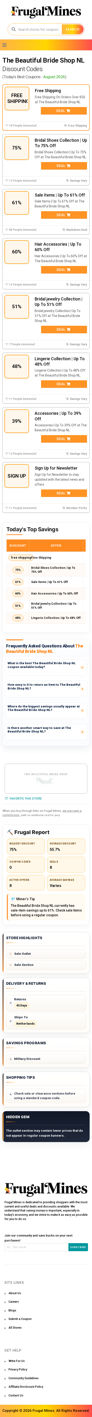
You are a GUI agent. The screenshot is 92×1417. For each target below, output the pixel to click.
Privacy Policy (17, 1369)
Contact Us (15, 1395)
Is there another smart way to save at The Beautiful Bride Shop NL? (39, 729)
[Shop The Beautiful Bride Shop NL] (46, 779)
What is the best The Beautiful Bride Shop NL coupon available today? (42, 665)
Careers (13, 1301)
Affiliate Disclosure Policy (25, 1386)
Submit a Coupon (20, 1319)
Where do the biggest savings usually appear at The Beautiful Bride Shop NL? (44, 708)
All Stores (15, 1327)
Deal (61, 111)
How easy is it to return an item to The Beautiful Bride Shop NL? (44, 686)
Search (72, 29)
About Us (14, 1293)
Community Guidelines (23, 1378)
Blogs (12, 1310)
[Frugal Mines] (46, 12)
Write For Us (16, 1361)
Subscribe (78, 1247)
